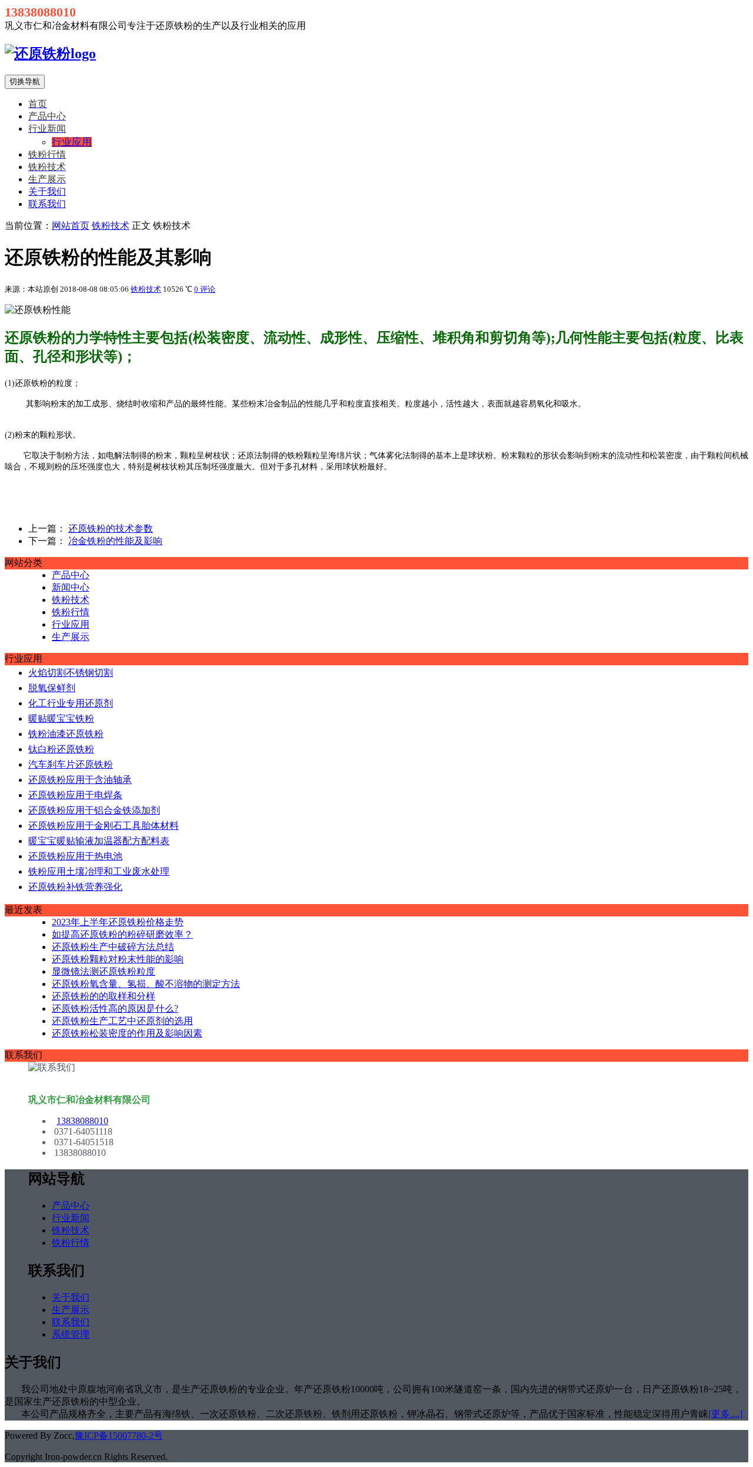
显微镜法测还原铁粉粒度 (103, 971)
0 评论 (204, 289)
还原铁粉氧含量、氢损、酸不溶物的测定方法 (146, 984)
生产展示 (70, 637)
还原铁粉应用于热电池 (75, 856)
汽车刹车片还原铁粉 (70, 764)
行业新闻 (70, 1218)
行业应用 (70, 624)
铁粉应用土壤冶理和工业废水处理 (98, 871)
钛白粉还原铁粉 (61, 749)
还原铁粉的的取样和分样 (103, 996)
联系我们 (47, 204)
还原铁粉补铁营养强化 (75, 887)
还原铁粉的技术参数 (110, 529)
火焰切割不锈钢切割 (70, 673)
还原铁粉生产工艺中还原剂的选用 (122, 1021)
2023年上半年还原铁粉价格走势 (118, 922)
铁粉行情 (70, 612)
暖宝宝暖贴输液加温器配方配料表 (98, 841)
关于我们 (47, 191)
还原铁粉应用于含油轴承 (80, 780)
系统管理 (70, 1334)
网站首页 (70, 226)
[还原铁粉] (50, 53)
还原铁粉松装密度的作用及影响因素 (127, 1033)
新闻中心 (70, 587)
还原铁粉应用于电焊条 (75, 795)
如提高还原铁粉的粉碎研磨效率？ (122, 934)
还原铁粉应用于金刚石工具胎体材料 (103, 826)
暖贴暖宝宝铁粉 (61, 719)
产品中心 (70, 575)
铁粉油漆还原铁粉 (66, 734)
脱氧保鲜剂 (51, 688)
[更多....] (725, 1414)
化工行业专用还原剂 (70, 703)
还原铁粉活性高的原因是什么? (115, 1008)
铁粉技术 (110, 226)
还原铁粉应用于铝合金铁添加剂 (94, 810)
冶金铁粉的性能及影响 (115, 541)
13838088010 (82, 1121)
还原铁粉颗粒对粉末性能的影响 (118, 959)
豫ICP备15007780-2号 (119, 1436)
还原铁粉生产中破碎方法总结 (113, 947)
